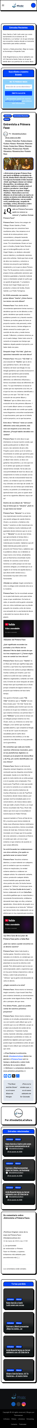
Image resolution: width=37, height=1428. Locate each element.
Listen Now (14, 146)
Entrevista (20, 144)
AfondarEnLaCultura (19, 134)
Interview (29, 144)
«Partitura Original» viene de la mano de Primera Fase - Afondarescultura (15, 1235)
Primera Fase (17, 149)
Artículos (7, 116)
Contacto (14, 1424)
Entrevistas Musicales (21, 116)
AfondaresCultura (16, 1056)
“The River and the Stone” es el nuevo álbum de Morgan (11, 1090)
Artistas (8, 141)
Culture (6, 144)
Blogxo (29, 1412)
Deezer (13, 144)
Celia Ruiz (16, 141)
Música (6, 119)
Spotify (26, 149)
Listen (6, 146)
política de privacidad (13, 101)
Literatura (21, 1419)
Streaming (7, 151)
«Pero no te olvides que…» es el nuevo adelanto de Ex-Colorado (25, 1090)
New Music (8, 149)
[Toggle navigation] (3, 5)
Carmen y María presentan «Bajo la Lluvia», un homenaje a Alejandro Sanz (18, 50)
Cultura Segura (26, 141)
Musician (28, 146)
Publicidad (22, 1424)
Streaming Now (18, 151)
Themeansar (18, 1415)
